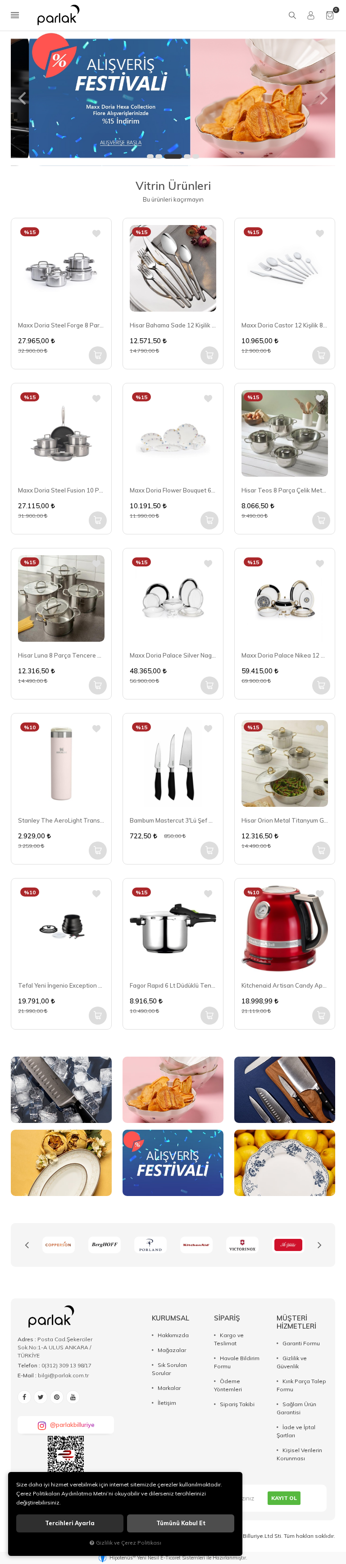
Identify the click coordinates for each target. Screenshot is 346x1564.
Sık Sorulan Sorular (169, 1369)
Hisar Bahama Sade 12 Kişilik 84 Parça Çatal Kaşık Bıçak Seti (173, 325)
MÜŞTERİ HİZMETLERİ (296, 1322)
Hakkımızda (173, 1335)
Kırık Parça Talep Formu (301, 1385)
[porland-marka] (104, 1245)
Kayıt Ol (284, 1498)
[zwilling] (288, 1245)
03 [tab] (173, 156)
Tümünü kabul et (180, 1523)
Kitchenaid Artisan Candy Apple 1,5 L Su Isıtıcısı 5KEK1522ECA (284, 985)
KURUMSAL (170, 1318)
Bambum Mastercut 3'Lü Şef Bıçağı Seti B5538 (173, 820)
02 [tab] (158, 156)
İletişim (167, 1402)
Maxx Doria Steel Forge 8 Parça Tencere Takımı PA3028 (61, 325)
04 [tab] (187, 156)
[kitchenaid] (150, 1245)
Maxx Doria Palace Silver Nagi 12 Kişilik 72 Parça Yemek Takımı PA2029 (173, 655)
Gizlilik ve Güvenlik (292, 1362)
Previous (27, 1245)
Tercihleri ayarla (70, 1523)
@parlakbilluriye (72, 1424)
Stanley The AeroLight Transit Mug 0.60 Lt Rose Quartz (61, 820)
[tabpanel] (173, 98)
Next (319, 1245)
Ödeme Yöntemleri (228, 1385)
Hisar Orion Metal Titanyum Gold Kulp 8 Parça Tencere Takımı (284, 820)
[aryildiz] (242, 1245)
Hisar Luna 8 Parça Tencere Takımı (61, 655)
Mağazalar (172, 1350)
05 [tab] (195, 156)
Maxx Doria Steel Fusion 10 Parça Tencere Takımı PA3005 (61, 490)
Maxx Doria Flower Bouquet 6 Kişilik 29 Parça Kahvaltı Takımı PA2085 (173, 490)
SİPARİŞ (227, 1318)
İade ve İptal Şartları (296, 1431)
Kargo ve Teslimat (229, 1339)
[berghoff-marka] (58, 1245)
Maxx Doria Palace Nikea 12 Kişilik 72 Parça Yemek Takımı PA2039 (284, 655)
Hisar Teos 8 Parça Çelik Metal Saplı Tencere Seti (284, 490)
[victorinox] (196, 1245)
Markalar (169, 1388)
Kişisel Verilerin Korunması (299, 1454)
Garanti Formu (301, 1343)
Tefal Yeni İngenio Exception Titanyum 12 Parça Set (61, 985)
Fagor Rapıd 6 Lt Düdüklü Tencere (173, 985)
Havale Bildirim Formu (237, 1362)
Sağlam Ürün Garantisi (296, 1408)
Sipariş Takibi (237, 1404)
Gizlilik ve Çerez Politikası (128, 1542)
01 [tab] (150, 156)
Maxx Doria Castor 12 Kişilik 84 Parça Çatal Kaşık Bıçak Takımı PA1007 (284, 325)
